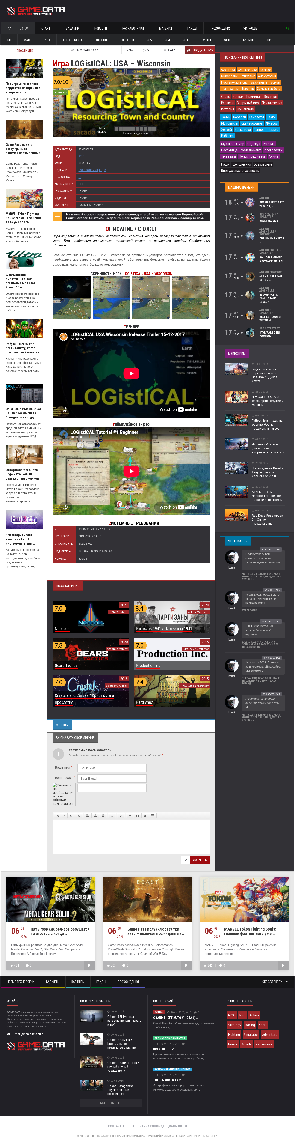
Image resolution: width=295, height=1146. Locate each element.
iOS (269, 40)
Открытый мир (248, 103)
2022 (124, 605)
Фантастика (247, 70)
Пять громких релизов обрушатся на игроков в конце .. (60, 931)
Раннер (259, 129)
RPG (242, 1015)
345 (210, 965)
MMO (232, 1015)
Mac (27, 40)
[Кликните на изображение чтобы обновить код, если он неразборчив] (64, 784)
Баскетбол (243, 129)
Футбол (272, 123)
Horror (232, 1044)
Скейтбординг (252, 123)
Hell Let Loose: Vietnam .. (270, 318)
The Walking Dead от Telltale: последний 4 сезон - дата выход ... (261, 681)
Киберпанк (229, 76)
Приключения (272, 103)
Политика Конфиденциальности (160, 1126)
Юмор (240, 144)
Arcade (246, 1044)
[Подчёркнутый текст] (71, 815)
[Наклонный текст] (64, 815)
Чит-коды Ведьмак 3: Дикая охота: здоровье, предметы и (268, 448)
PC (9, 40)
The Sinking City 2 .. (168, 1080)
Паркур (273, 129)
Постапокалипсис (234, 82)
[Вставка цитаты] (138, 815)
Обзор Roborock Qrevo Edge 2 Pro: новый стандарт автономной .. (23, 474)
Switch (206, 40)
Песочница (229, 150)
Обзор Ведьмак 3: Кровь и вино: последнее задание (121, 1044)
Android (249, 40)
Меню (15, 28)
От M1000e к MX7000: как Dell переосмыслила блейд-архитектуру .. (23, 413)
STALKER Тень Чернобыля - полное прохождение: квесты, (267, 496)
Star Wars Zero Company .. (270, 334)
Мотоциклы (229, 123)
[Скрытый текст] (130, 815)
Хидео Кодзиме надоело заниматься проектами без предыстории (260, 644)
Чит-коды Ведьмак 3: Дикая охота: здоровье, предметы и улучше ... (261, 577)
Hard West (144, 702)
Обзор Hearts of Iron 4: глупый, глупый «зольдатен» (123, 1067)
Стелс (225, 96)
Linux (46, 40)
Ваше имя (63, 767)
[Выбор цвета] (121, 815)
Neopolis (62, 628)
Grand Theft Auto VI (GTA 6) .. (272, 204)
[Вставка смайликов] (112, 815)
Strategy (234, 1025)
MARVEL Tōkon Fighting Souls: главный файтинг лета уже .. (250, 931)
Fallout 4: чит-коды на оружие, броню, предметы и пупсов (267, 424)
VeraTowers (249, 610)
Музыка (227, 144)
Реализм (227, 103)
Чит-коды (250, 28)
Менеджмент (251, 150)
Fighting (234, 1034)
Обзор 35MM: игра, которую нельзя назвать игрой (124, 1021)
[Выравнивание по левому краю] (88, 815)
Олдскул (253, 144)
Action (254, 1015)
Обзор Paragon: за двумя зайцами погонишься (120, 1090)
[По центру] (95, 815)
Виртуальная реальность (240, 170)
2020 (205, 605)
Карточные (264, 1044)
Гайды (192, 28)
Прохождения (220, 28)
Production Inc (148, 665)
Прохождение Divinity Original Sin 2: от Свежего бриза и (267, 472)
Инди (102, 170)
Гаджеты (53, 982)
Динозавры (230, 88)
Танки (225, 117)
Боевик (238, 96)
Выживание (259, 82)
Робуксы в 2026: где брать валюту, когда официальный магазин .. (24, 348)
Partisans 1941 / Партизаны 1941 (164, 628)
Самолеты (256, 117)
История (227, 109)
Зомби (275, 82)
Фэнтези (228, 70)
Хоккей (226, 129)
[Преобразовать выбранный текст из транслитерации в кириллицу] (145, 815)
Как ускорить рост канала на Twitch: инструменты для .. (20, 539)
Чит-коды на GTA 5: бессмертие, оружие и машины (267, 401)
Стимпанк (248, 76)
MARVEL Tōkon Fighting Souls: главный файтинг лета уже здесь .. (23, 218)
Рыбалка (227, 136)
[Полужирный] (57, 815)
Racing (250, 1025)
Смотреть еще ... (111, 1103)
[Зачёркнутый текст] (79, 815)
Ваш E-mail (65, 778)
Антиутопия (267, 76)
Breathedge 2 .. (269, 220)
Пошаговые (245, 109)
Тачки (271, 117)
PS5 (149, 40)
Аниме (273, 156)
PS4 (167, 40)
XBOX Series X (73, 40)
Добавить (200, 860)
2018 (81, 156)
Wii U (227, 40)
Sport (263, 1025)
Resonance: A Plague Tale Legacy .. (268, 298)
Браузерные (263, 164)
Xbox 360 (127, 40)
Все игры (78, 982)
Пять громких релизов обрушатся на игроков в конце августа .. (23, 88)
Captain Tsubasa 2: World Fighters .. (271, 260)
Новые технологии (20, 982)
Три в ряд (228, 156)
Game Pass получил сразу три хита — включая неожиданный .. (155, 931)
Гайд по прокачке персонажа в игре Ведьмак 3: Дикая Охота (264, 375)
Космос (265, 70)
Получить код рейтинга (135, 133)
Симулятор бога (269, 88)
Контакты (116, 1126)
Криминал (253, 96)
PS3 (185, 40)
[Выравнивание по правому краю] (103, 815)
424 (16, 965)
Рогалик (268, 144)
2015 (205, 642)
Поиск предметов (252, 156)
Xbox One (102, 40)
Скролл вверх (272, 982)
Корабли (239, 117)
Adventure (269, 1034)
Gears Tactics (66, 665)
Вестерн (270, 96)
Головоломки (88, 170)
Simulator (251, 1034)
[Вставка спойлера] (153, 815)
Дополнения (241, 164)
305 (113, 965)
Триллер (248, 88)
